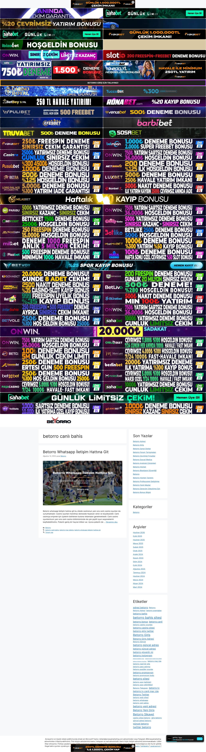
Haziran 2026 (139, 532)
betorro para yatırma (141, 667)
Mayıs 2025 (138, 543)
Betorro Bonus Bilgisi (142, 492)
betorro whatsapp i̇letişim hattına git (87, 530)
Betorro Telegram (140, 688)
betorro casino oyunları (142, 625)
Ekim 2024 (137, 562)
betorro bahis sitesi (147, 617)
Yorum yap (49, 532)
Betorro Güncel (139, 642)
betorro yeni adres (141, 703)
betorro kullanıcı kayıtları (140, 661)
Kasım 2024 (138, 558)
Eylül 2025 (137, 536)
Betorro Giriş (138, 445)
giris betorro (156, 718)
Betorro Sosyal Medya (142, 460)
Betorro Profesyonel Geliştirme (146, 481)
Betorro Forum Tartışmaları (144, 452)
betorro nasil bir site (141, 664)
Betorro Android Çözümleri (144, 463)
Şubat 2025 (138, 547)
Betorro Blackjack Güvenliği (144, 470)
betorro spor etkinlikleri (143, 685)
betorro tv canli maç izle (146, 691)
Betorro (48, 528)
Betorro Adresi (139, 441)
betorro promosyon (143, 672)
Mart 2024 (137, 587)
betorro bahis (140, 613)
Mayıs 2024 (138, 580)
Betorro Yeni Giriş (143, 710)
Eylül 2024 (137, 565)
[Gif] (103, 199)
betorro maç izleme (67, 530)
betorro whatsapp (140, 700)
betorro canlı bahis (52, 530)
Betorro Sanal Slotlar (142, 449)
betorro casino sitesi (144, 627)
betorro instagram (142, 655)
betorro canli (155, 621)
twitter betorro (142, 727)
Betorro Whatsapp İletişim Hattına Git (76, 452)
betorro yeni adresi (144, 706)
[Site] (51, 143)
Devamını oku (111, 522)
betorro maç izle (154, 661)
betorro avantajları (154, 611)
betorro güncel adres (146, 645)
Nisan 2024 (138, 583)
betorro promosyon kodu (143, 675)
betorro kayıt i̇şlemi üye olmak (153, 658)
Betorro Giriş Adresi (143, 638)
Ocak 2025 (137, 551)
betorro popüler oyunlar (143, 669)
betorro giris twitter (143, 631)
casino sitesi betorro (141, 718)
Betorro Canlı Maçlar (142, 485)
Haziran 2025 (139, 540)
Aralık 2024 (138, 554)
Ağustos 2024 (139, 569)
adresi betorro (140, 607)
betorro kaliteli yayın (138, 658)
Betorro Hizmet (139, 467)
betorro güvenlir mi (143, 652)
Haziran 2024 (139, 576)
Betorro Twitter (141, 694)
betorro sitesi (141, 678)
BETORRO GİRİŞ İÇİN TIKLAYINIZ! (103, 83)
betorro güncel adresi (144, 648)
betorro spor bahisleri (142, 682)
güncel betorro (141, 723)
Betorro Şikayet (143, 714)
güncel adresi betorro (142, 721)
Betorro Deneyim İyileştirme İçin (146, 489)
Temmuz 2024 (139, 572)
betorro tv (154, 688)
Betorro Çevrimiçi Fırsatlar (144, 456)
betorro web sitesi (140, 697)
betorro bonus (140, 621)
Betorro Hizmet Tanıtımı (143, 478)
